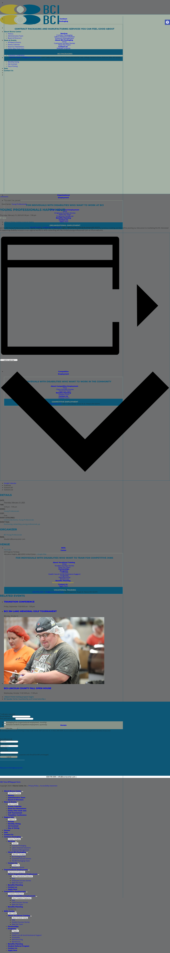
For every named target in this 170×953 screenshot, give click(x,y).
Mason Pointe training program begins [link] (19, 222)
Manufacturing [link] (17, 939)
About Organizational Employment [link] (22, 874)
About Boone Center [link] (12, 791)
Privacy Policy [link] (34, 786)
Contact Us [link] (8, 835)
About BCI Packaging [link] (17, 852)
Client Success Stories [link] (20, 902)
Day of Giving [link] (13, 828)
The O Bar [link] (7, 550)
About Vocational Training (20, 918)
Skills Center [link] (63, 549)
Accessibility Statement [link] (48, 786)
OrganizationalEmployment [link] (63, 196)
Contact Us (16, 865)
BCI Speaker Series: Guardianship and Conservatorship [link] (25, 224)
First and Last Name (7, 718)
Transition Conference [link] (19, 601)
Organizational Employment (16, 872)
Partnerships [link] (13, 926)
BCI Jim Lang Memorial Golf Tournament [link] (30, 611)
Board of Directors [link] (15, 800)
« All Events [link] (4, 197)
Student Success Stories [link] (21, 922)
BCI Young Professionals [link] (13, 535)
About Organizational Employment (22, 876)
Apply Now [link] (12, 889)
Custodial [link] (15, 933)
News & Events (13, 804)
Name (6, 739)
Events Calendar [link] (15, 806)
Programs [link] (12, 929)
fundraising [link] (8, 524)
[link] (167, 22)
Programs (15, 931)
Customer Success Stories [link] (21, 859)
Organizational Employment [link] (16, 870)
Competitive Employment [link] (15, 891)
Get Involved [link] (13, 826)
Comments (4, 750)
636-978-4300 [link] (14, 57)
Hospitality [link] (16, 937)
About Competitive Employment (22, 898)
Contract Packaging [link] (63, 20)
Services (15, 843)
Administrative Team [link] (16, 798)
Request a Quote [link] (18, 867)
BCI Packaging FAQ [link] (18, 856)
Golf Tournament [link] (15, 813)
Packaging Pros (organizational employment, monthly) (26, 722)
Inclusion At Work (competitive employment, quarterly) (26, 724)
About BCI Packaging (19, 854)
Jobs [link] (6, 832)
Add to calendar (9, 360)
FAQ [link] (13, 878)
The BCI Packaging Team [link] (21, 861)
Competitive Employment (16, 893)
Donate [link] (63, 725)
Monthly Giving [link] (14, 824)
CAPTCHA (3, 748)
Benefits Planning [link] (15, 885)
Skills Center (12, 913)
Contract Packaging (14, 839)
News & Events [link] (10, 802)
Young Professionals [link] (11, 511)
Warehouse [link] (16, 942)
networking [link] (17, 524)
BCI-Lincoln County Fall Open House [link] (27, 688)
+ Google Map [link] (41, 554)
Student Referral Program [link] (18, 946)
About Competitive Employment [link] (21, 896)
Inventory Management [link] (20, 850)
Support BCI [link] (9, 817)
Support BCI (12, 819)
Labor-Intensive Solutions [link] (21, 848)
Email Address (6, 716)
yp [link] (39, 524)
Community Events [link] (11, 520)
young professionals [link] (29, 524)
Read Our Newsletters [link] (17, 808)
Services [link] (11, 841)
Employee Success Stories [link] (21, 881)
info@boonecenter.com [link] (31, 57)
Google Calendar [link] (10, 483)
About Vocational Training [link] (19, 916)
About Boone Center (14, 793)
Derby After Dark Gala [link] (17, 811)
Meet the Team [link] (17, 883)
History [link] (11, 795)
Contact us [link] (12, 887)
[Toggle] (22, 791)
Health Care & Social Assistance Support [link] (27, 935)
